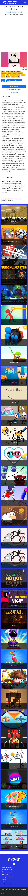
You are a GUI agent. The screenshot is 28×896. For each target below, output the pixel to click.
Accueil (8, 12)
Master (9, 73)
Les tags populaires (7, 877)
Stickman (13, 71)
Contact (4, 879)
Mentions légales (6, 884)
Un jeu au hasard (6, 872)
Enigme (8, 76)
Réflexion (20, 73)
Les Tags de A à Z (6, 874)
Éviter (13, 76)
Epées (18, 75)
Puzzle (2, 71)
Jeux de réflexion (16, 12)
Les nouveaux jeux (7, 867)
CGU (3, 881)
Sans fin (17, 76)
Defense (18, 71)
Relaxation (3, 73)
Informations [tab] (14, 86)
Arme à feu (12, 75)
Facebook (3, 894)
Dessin (2, 75)
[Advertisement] (14, 34)
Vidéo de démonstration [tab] (14, 89)
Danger (14, 73)
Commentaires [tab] (14, 92)
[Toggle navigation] (25, 2)
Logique (23, 75)
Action (7, 71)
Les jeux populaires (7, 869)
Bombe (3, 76)
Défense (8, 81)
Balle (7, 75)
